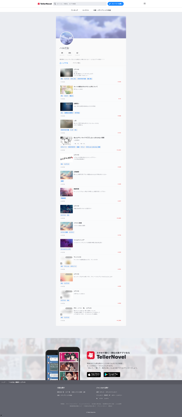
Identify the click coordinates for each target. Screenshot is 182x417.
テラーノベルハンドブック (71, 403)
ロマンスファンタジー (111, 392)
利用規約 (62, 403)
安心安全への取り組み (96, 403)
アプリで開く (77, 63)
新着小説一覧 (60, 392)
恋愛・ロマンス (100, 392)
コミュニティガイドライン (84, 403)
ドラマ (101, 398)
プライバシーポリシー (102, 406)
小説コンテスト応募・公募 (78, 392)
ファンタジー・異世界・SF (103, 395)
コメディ (106, 398)
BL (97, 398)
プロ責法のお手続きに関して (90, 406)
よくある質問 (118, 403)
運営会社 (110, 406)
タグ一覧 (68, 392)
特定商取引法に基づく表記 (108, 403)
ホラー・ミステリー (117, 395)
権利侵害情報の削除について (76, 406)
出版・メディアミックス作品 (64, 395)
